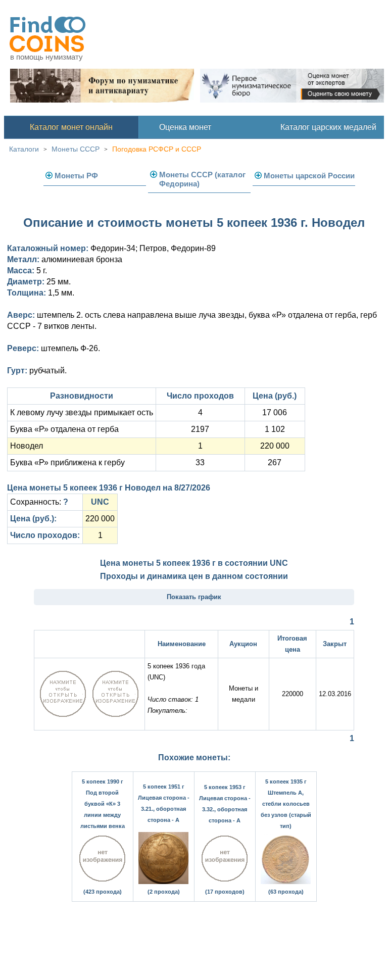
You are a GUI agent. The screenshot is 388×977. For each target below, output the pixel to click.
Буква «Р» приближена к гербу (67, 462)
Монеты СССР (76, 149)
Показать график (194, 597)
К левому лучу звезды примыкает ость (81, 412)
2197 (200, 429)
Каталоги (24, 149)
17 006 (274, 412)
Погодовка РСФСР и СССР (156, 149)
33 (200, 462)
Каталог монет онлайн (71, 127)
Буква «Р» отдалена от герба (64, 429)
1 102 (275, 429)
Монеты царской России (309, 175)
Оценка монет (185, 127)
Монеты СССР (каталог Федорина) (202, 179)
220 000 (274, 446)
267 (274, 462)
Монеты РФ (76, 175)
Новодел (26, 446)
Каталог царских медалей (328, 127)
